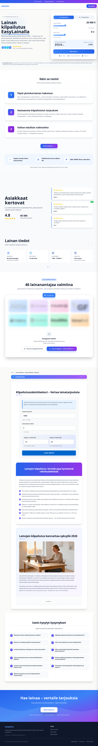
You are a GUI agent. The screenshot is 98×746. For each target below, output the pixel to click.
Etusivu (12, 372)
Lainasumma (57, 23)
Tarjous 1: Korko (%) (30, 437)
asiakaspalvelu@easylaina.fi (18, 735)
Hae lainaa (91, 6)
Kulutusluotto (64, 17)
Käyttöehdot (53, 734)
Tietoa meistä (54, 729)
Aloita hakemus (48, 146)
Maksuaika (56, 32)
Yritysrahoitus (85, 17)
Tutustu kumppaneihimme (34, 349)
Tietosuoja (53, 732)
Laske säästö (49, 453)
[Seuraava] (91, 244)
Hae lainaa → (74, 51)
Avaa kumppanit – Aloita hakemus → (62, 349)
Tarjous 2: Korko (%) (55, 437)
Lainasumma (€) (27, 411)
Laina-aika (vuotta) (28, 424)
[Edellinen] (88, 244)
